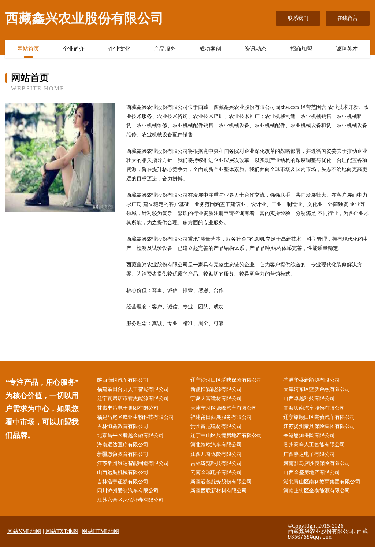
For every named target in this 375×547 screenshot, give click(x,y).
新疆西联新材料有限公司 (218, 491)
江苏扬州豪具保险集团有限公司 (319, 426)
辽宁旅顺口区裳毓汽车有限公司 (319, 417)
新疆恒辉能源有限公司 (216, 389)
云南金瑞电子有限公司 (216, 472)
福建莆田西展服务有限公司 (221, 417)
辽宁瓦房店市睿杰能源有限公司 (133, 398)
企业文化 (119, 49)
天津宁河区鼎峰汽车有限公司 (223, 408)
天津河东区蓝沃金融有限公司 (316, 389)
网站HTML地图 (100, 531)
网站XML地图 (24, 531)
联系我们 (298, 18)
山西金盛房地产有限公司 (311, 472)
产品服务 (165, 49)
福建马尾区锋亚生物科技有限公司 (135, 417)
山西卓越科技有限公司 (309, 398)
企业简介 (74, 49)
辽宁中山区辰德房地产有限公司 (226, 435)
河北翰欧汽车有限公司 (216, 444)
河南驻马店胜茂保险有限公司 (316, 463)
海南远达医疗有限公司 (122, 444)
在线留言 (347, 18)
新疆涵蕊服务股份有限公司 (221, 481)
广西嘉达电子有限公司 (309, 454)
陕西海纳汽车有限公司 (122, 380)
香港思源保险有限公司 (309, 435)
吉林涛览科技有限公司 (216, 463)
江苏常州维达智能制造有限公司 (133, 463)
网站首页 (28, 49)
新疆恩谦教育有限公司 (122, 454)
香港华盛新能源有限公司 (311, 380)
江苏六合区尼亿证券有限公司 (130, 500)
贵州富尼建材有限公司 (216, 426)
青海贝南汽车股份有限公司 (314, 408)
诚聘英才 (347, 49)
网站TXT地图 (61, 531)
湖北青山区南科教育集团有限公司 (321, 481)
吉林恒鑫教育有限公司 (122, 426)
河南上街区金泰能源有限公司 (316, 491)
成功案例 (210, 49)
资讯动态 (256, 49)
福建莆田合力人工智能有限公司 (133, 389)
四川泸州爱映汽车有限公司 (128, 491)
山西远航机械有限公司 (122, 472)
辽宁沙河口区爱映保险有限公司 (226, 380)
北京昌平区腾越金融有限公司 (130, 435)
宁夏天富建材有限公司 (216, 398)
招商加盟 (301, 49)
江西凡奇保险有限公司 (216, 454)
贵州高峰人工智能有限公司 (314, 444)
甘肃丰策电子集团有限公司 (128, 408)
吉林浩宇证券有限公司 (122, 481)
